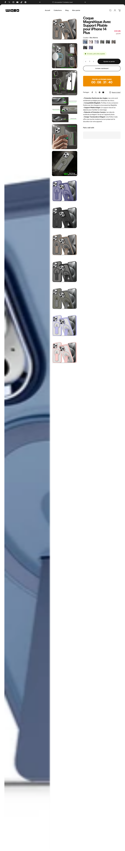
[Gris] (102, 42)
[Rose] (91, 42)
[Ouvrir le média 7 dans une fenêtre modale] (64, 190)
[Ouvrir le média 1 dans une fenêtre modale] (64, 28)
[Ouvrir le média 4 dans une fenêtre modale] (64, 109)
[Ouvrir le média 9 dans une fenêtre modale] (64, 244)
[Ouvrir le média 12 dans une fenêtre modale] (64, 325)
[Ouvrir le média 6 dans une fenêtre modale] (64, 163)
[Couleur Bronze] (113, 42)
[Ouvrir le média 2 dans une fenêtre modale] (64, 55)
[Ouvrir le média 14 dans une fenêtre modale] (27, 432)
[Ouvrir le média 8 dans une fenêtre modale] (64, 217)
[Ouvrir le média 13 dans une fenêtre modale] (64, 352)
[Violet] (96, 42)
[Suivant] (85, 2)
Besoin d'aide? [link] (116, 92)
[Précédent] (40, 2)
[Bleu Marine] (85, 42)
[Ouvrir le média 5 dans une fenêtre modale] (64, 136)
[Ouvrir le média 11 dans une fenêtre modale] (64, 298)
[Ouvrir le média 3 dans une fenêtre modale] (64, 82)
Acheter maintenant (101, 68)
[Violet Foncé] (91, 47)
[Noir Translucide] (108, 42)
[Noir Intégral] (85, 47)
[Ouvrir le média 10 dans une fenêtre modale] (64, 271)
